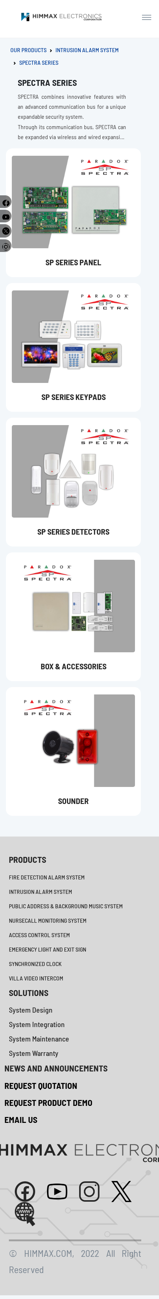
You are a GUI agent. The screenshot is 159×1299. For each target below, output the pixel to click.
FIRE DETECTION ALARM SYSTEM (47, 877)
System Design (31, 1009)
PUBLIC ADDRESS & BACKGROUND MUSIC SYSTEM (66, 905)
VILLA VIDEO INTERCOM (36, 978)
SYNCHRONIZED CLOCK (35, 963)
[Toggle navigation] (146, 17)
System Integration (37, 1024)
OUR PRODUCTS (28, 49)
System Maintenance (39, 1038)
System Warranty (33, 1053)
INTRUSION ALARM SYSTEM (87, 49)
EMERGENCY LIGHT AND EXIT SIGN (47, 949)
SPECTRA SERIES (38, 62)
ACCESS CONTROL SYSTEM (39, 934)
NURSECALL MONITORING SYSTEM (48, 920)
